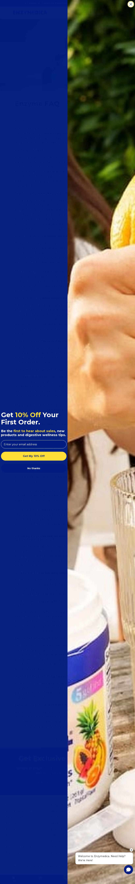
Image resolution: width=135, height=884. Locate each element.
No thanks (33, 468)
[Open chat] (128, 869)
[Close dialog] (131, 4)
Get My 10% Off (34, 456)
